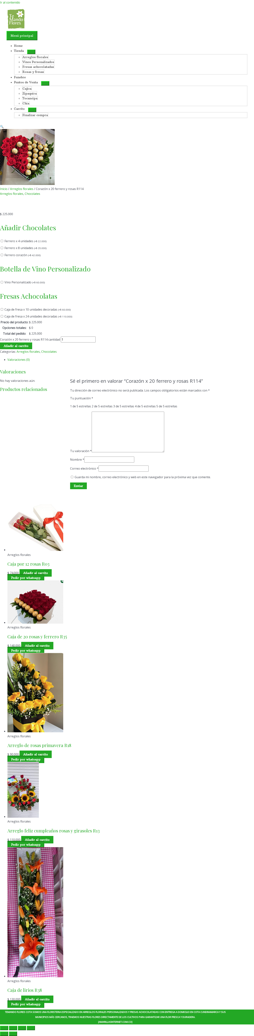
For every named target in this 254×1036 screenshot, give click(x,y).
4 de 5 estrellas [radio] (145, 406)
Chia (25, 103)
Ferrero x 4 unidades (25, 241)
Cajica (26, 88)
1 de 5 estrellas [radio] (80, 406)
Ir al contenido (10, 2)
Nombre (77, 460)
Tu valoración (81, 451)
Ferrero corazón (22, 255)
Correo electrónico (84, 468)
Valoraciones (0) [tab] (18, 360)
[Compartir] (22, 1028)
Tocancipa (29, 98)
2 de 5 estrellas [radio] (102, 406)
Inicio (3, 189)
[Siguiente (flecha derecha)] (13, 1034)
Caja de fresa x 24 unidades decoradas (38, 316)
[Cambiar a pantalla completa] (13, 1028)
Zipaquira (29, 93)
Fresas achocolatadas (38, 67)
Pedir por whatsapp (26, 578)
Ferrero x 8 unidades (25, 248)
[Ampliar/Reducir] (4, 1028)
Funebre (20, 77)
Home (18, 46)
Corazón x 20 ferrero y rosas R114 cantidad (30, 339)
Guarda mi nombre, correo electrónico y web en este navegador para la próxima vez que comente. (143, 477)
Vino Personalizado (24, 282)
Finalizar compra (35, 115)
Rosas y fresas (33, 72)
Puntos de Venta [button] (26, 82)
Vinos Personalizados (38, 62)
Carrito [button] (19, 109)
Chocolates (32, 194)
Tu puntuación (81, 398)
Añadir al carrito (16, 346)
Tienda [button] (19, 51)
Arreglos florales (35, 57)
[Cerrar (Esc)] (31, 1028)
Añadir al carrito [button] (35, 573)
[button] (2, 127)
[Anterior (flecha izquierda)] (4, 1034)
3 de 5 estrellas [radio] (123, 406)
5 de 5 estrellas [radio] (166, 406)
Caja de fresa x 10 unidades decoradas (37, 309)
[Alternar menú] (31, 52)
